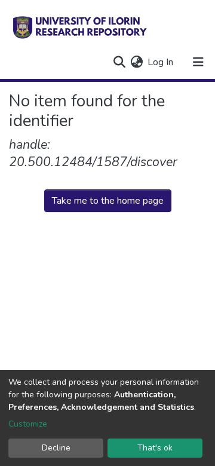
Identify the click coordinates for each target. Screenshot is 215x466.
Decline (56, 447)
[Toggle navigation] (198, 62)
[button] (136, 62)
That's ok (155, 447)
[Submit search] (119, 62)
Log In (161, 62)
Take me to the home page (108, 200)
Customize (27, 424)
